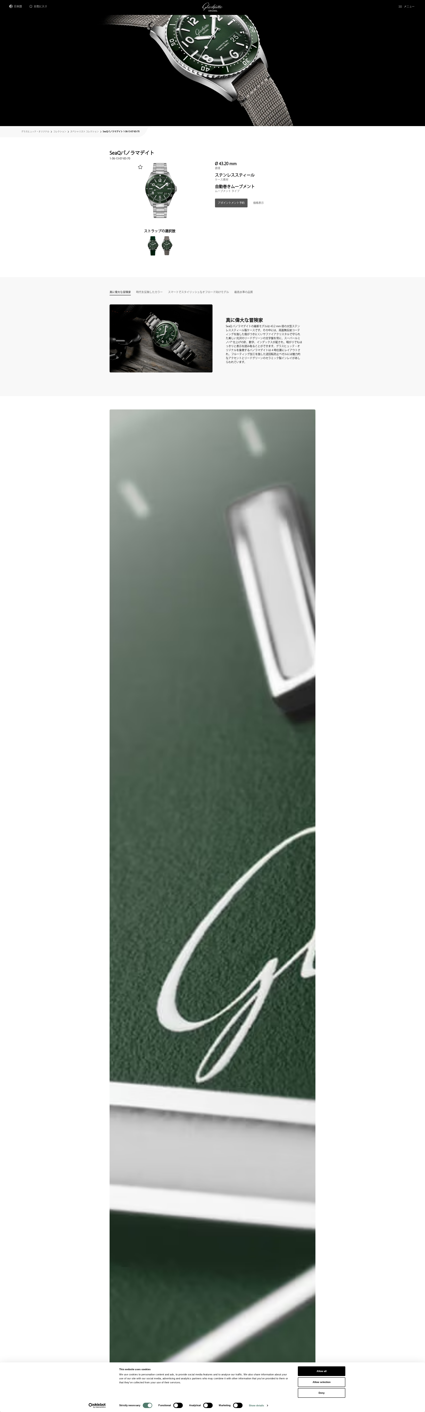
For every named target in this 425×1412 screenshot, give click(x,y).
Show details (256, 1405)
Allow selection (322, 1382)
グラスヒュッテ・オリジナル (35, 131)
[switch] (178, 1405)
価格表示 (258, 203)
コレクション (59, 131)
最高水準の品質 (243, 292)
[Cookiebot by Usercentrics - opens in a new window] (97, 1405)
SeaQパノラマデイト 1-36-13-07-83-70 (121, 131)
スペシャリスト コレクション (84, 131)
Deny (322, 1392)
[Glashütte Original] (212, 7)
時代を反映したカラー (149, 292)
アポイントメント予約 (231, 203)
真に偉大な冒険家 (120, 292)
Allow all (322, 1371)
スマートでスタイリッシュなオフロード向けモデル (198, 292)
